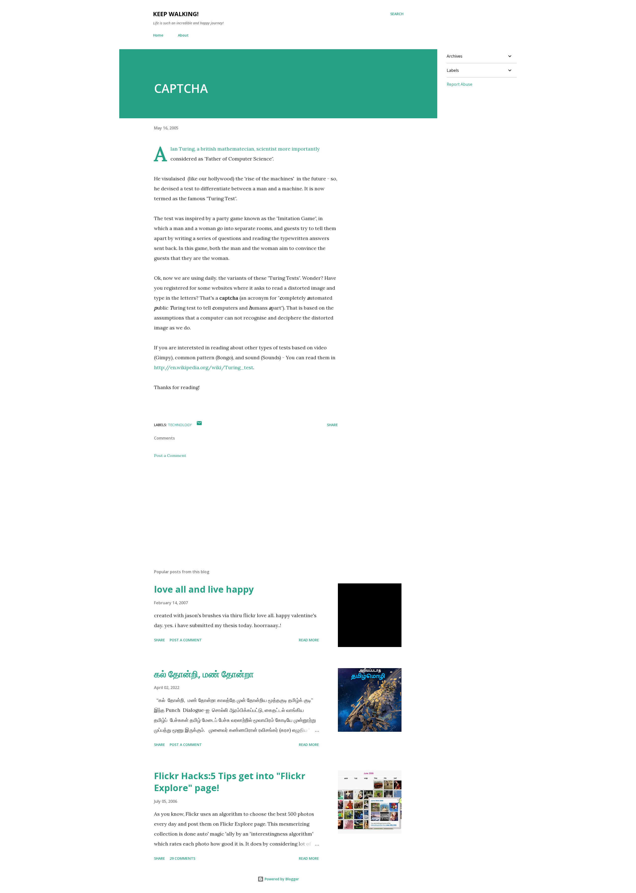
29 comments (182, 858)
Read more (309, 640)
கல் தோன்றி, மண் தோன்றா (204, 674)
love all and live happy (204, 589)
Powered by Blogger (281, 879)
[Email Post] (199, 424)
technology (180, 424)
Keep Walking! (176, 14)
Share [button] (332, 424)
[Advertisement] (238, 507)
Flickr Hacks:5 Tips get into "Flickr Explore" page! (229, 782)
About (183, 35)
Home (158, 35)
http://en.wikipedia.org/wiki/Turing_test (203, 367)
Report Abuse (459, 84)
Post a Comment (170, 455)
